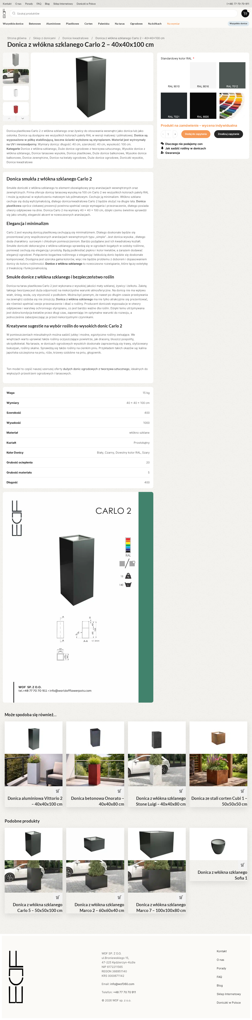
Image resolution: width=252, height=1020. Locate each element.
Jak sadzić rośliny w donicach (185, 148)
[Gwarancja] (162, 152)
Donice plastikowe (79, 153)
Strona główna (17, 38)
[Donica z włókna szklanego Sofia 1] (218, 843)
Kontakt (222, 951)
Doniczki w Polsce (229, 1002)
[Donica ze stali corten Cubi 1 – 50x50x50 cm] (218, 737)
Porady (221, 968)
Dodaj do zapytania (196, 134)
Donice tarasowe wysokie (48, 153)
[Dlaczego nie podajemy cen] (162, 143)
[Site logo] (4, 13)
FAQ (219, 977)
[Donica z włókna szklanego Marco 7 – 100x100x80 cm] (157, 843)
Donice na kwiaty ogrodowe (68, 157)
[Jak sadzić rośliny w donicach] (162, 147)
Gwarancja (172, 153)
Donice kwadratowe (75, 38)
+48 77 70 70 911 (124, 992)
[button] (9, 118)
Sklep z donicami (44, 38)
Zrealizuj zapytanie (228, 134)
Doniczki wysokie (131, 157)
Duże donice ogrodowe (103, 157)
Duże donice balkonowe (108, 153)
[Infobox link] (238, 3)
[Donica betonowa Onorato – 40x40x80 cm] (95, 737)
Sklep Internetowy (229, 994)
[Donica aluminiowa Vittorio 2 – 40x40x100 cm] (33, 737)
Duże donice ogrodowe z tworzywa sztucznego (89, 149)
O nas (220, 960)
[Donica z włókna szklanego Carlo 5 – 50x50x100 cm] (33, 843)
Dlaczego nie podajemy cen (184, 144)
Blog (220, 985)
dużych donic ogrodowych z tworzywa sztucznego (96, 369)
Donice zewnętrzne (35, 157)
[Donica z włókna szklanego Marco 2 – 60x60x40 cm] (95, 843)
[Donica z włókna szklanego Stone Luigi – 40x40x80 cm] (157, 737)
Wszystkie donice (238, 23)
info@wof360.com (122, 984)
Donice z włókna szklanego (39, 149)
